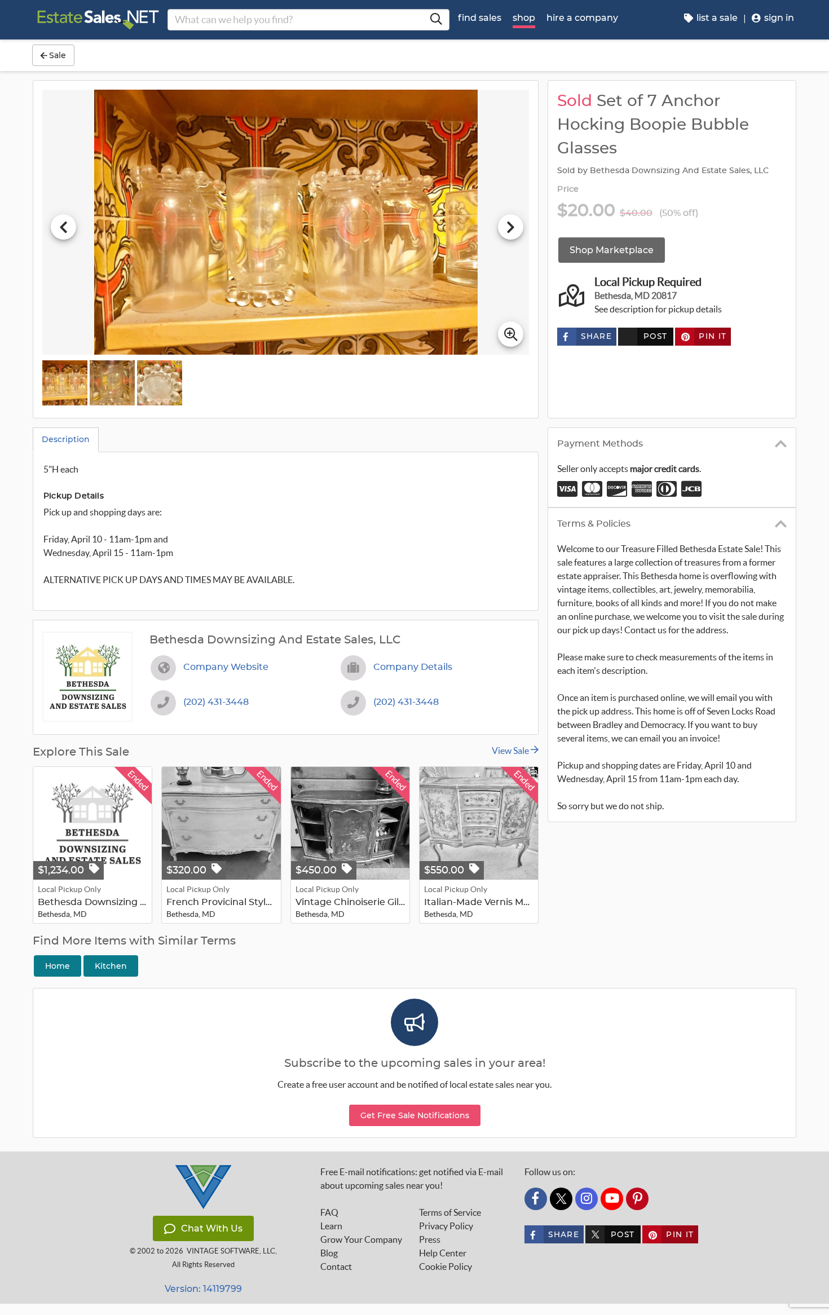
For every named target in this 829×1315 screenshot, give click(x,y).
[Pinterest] (637, 1199)
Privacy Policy (446, 1226)
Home (57, 966)
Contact (336, 1266)
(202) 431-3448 (216, 702)
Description (66, 439)
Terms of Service (450, 1212)
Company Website (225, 667)
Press (429, 1239)
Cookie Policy (445, 1266)
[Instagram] (586, 1199)
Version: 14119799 (203, 1288)
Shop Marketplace (612, 250)
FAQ (329, 1212)
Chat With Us (211, 1228)
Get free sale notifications (414, 1115)
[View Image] (64, 382)
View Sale (511, 750)
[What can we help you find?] (435, 19)
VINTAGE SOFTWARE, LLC (231, 1251)
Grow (361, 1239)
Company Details (412, 667)
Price (568, 189)
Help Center (442, 1253)
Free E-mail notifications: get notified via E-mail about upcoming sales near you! (411, 1178)
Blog (329, 1253)
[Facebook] (535, 1199)
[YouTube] (612, 1199)
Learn (331, 1226)
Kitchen (111, 966)
